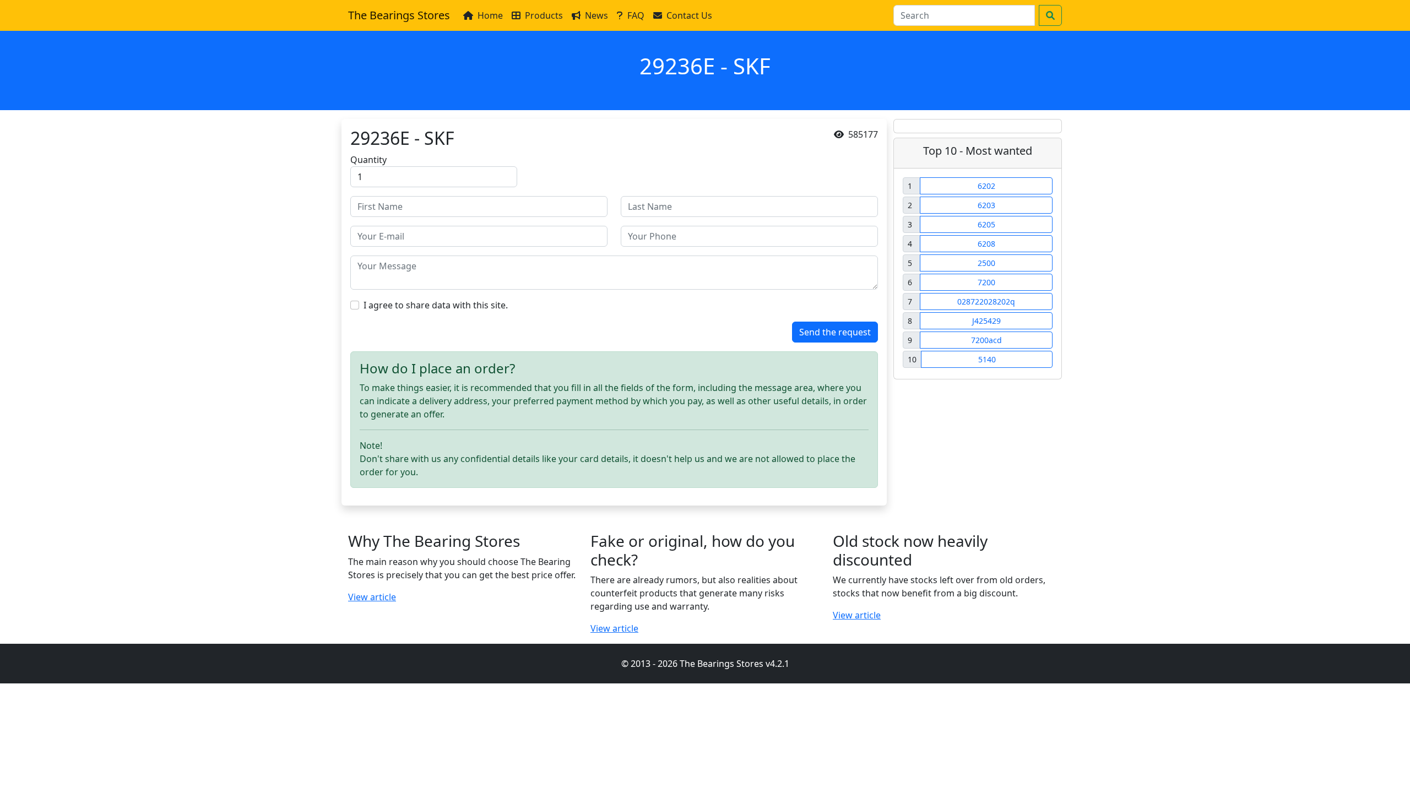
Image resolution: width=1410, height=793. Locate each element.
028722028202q (986, 301)
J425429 (986, 321)
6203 (986, 205)
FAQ (635, 15)
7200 (986, 282)
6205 (986, 224)
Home (490, 15)
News (596, 15)
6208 (986, 243)
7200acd (986, 340)
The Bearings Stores (399, 15)
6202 (986, 186)
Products (544, 15)
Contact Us (689, 15)
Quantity (368, 160)
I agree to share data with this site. (436, 305)
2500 (986, 263)
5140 (987, 359)
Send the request (835, 332)
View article (372, 597)
